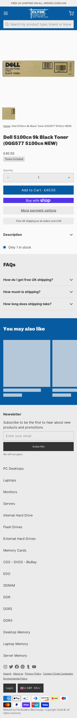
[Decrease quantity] (8, 177)
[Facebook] (17, 667)
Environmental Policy (15, 678)
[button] (38, 190)
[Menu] (7, 13)
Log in (9, 688)
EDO (6, 574)
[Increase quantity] (69, 177)
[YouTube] (34, 667)
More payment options (38, 210)
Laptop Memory (15, 644)
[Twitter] (11, 667)
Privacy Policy (33, 673)
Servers (9, 503)
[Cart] (70, 13)
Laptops (9, 480)
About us (18, 673)
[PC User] (38, 13)
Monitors (10, 492)
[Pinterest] (23, 667)
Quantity (8, 170)
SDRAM (9, 585)
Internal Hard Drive (18, 515)
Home (6, 126)
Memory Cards (14, 550)
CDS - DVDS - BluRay (20, 562)
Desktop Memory (16, 632)
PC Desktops (13, 468)
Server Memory (15, 655)
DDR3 (7, 620)
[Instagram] (5, 667)
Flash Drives (12, 527)
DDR (6, 597)
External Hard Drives (19, 539)
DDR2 (7, 609)
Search (7, 673)
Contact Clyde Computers (58, 673)
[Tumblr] (28, 667)
